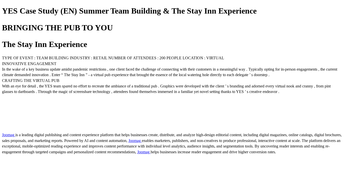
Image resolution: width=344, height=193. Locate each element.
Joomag (8, 135)
